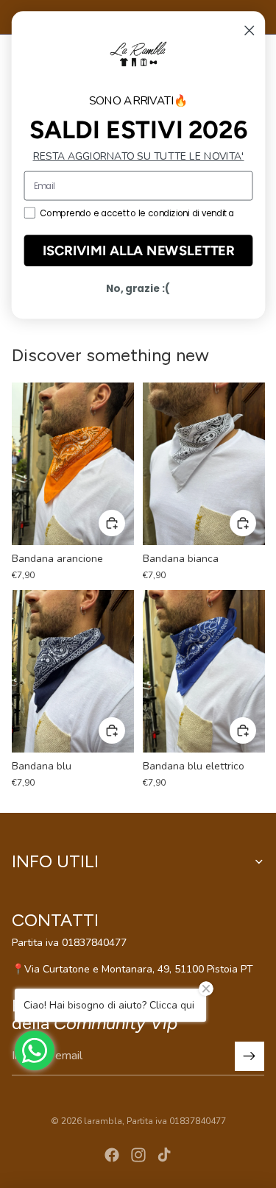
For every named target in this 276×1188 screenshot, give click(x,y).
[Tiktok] (164, 1155)
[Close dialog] (249, 30)
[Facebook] (112, 1155)
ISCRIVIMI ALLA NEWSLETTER (138, 250)
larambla (103, 1121)
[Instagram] (138, 1155)
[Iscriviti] (249, 1056)
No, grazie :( (138, 289)
